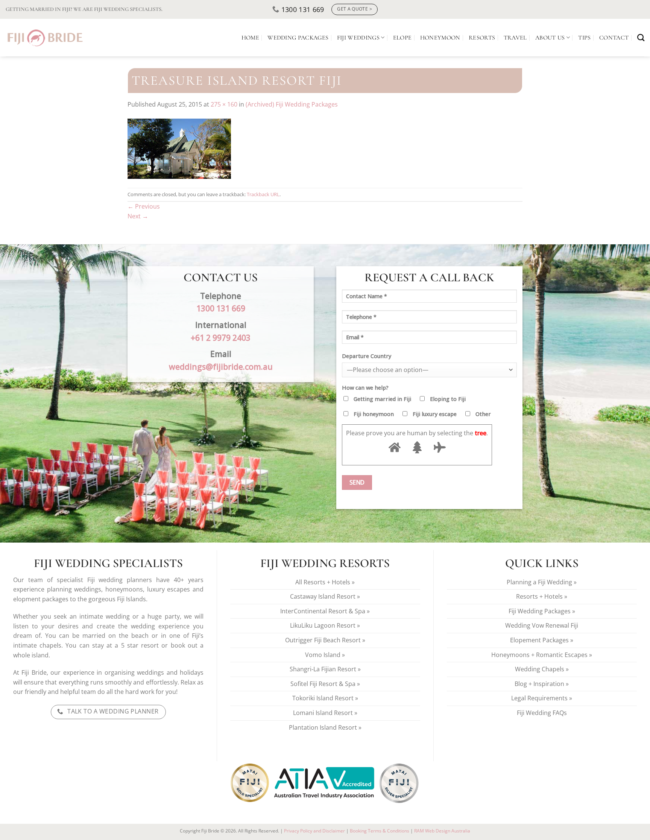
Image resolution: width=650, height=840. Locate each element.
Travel (515, 37)
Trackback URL (263, 194)
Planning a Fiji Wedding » (542, 582)
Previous (144, 206)
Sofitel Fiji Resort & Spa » (325, 684)
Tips (584, 37)
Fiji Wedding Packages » (542, 611)
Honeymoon (440, 37)
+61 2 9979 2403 (221, 337)
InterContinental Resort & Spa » (325, 611)
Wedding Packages (297, 37)
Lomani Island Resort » (325, 713)
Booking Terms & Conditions (379, 831)
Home (250, 37)
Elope (402, 37)
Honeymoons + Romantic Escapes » (541, 655)
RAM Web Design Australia (442, 831)
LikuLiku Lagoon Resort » (325, 625)
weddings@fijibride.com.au (221, 366)
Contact (614, 37)
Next (138, 216)
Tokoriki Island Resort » (325, 698)
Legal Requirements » (541, 698)
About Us (550, 37)
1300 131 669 (220, 308)
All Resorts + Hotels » (325, 582)
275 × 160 (224, 104)
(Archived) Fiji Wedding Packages (292, 104)
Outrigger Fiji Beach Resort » (325, 640)
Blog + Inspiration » (542, 684)
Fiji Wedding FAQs (542, 713)
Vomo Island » (325, 655)
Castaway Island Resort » (325, 596)
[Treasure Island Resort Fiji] (179, 148)
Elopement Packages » (541, 640)
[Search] (640, 37)
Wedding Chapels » (542, 669)
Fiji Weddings (358, 37)
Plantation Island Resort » (325, 727)
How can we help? (365, 387)
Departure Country (366, 356)
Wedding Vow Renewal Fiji (541, 625)
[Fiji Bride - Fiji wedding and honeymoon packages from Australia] (46, 37)
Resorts (482, 37)
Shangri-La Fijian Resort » (325, 669)
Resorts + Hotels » (541, 596)
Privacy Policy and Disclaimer (314, 831)
